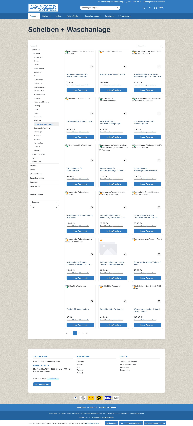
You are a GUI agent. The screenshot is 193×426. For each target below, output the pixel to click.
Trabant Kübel (37, 161)
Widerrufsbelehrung (128, 364)
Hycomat (35, 158)
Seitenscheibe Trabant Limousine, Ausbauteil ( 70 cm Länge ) (113, 216)
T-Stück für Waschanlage (78, 309)
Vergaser (37, 139)
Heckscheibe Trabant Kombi (112, 74)
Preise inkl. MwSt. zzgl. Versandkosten (78, 85)
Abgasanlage (38, 57)
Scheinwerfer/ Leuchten (42, 128)
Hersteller (35, 202)
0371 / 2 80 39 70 (41, 366)
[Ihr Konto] (149, 8)
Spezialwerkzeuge (37, 178)
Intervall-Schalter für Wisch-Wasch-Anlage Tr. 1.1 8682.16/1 (147, 75)
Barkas (32, 170)
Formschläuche (39, 68)
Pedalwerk (37, 117)
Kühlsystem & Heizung (41, 102)
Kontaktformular (53, 379)
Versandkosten (90, 413)
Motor (36, 113)
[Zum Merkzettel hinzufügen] (92, 66)
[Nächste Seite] (83, 333)
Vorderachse (38, 143)
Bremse (36, 61)
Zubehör (37, 147)
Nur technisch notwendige (131, 423)
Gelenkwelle (38, 72)
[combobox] (98, 8)
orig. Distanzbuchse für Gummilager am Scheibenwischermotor (144, 122)
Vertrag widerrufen (42, 384)
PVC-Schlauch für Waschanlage (74, 169)
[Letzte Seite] (87, 333)
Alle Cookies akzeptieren (155, 423)
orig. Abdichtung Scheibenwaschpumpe (110, 122)
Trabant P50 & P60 (38, 154)
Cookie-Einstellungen (107, 407)
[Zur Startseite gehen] (43, 8)
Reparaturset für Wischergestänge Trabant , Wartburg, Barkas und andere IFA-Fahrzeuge (113, 169)
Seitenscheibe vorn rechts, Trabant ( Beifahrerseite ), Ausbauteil (112, 263)
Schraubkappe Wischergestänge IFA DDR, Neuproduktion (146, 169)
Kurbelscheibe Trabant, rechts (80, 121)
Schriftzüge (38, 132)
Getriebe (37, 76)
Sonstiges (37, 135)
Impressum (124, 367)
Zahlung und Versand (128, 362)
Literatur (37, 109)
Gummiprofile (38, 79)
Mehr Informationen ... (93, 423)
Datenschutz (125, 370)
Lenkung (37, 106)
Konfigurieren (111, 423)
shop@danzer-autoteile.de (155, 2)
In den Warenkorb (80, 90)
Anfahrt (80, 373)
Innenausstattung (39, 87)
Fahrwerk (37, 150)
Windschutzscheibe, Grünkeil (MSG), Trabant (147, 310)
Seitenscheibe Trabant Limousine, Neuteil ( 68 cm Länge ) (146, 216)
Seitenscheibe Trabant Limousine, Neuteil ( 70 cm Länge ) (78, 263)
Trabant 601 (36, 50)
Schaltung (37, 120)
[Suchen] (117, 8)
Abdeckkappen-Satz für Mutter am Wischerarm (77, 75)
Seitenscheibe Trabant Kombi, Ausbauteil (80, 216)
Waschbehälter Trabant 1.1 (112, 309)
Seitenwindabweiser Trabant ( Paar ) (147, 263)
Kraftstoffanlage (39, 94)
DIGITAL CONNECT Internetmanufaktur (101, 417)
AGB (78, 367)
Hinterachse (38, 83)
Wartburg (33, 166)
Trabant (33, 46)
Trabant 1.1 (36, 53)
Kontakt (80, 364)
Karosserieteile (39, 91)
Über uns (80, 362)
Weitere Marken (36, 174)
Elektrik (36, 65)
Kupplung (37, 98)
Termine (80, 370)
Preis (33, 207)
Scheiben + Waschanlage (44, 124)
